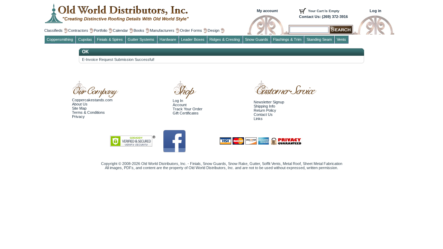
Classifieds (53, 30)
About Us (80, 104)
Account (180, 105)
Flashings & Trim (287, 39)
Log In (178, 101)
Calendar (120, 30)
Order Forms (191, 30)
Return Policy (265, 110)
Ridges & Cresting (224, 39)
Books (139, 30)
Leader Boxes (193, 39)
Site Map (79, 108)
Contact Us (263, 114)
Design (213, 30)
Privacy (78, 116)
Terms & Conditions (88, 112)
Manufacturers (162, 30)
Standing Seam (319, 39)
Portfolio (100, 30)
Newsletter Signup (269, 102)
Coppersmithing (60, 39)
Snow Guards (256, 39)
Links (258, 119)
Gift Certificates (186, 113)
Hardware (168, 39)
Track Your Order (187, 109)
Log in (375, 11)
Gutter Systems (141, 39)
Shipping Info (264, 106)
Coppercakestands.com (92, 100)
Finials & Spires (110, 39)
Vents (341, 39)
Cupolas (85, 39)
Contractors (78, 30)
